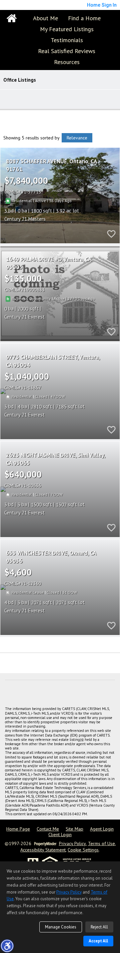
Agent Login (102, 829)
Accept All (98, 941)
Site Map (74, 829)
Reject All (99, 927)
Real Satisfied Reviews (66, 51)
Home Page (18, 829)
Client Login (60, 834)
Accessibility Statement (43, 850)
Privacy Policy (72, 843)
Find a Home (84, 18)
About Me (45, 18)
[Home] (12, 18)
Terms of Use (101, 843)
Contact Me (48, 829)
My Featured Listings (67, 29)
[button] (7, 946)
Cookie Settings (83, 850)
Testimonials (67, 40)
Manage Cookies (60, 927)
